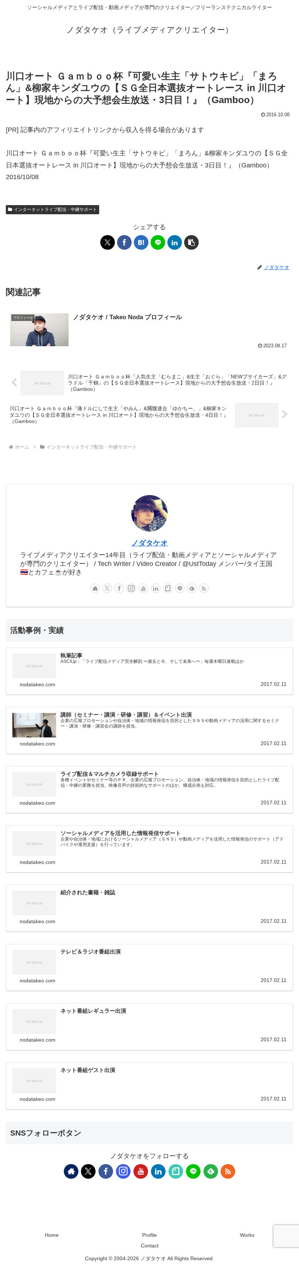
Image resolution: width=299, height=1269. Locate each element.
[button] (191, 242)
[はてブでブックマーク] (141, 242)
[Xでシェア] (107, 242)
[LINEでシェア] (158, 242)
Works (247, 1235)
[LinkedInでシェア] (174, 242)
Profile (149, 1235)
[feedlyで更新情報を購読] (192, 588)
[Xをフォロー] (107, 588)
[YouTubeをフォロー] (143, 588)
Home (52, 1235)
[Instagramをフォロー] (131, 588)
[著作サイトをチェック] (95, 588)
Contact (150, 1246)
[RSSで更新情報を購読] (204, 588)
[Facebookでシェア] (124, 242)
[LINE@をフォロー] (180, 588)
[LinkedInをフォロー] (155, 588)
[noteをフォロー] (167, 588)
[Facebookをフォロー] (119, 588)
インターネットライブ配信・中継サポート (55, 209)
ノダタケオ (149, 543)
